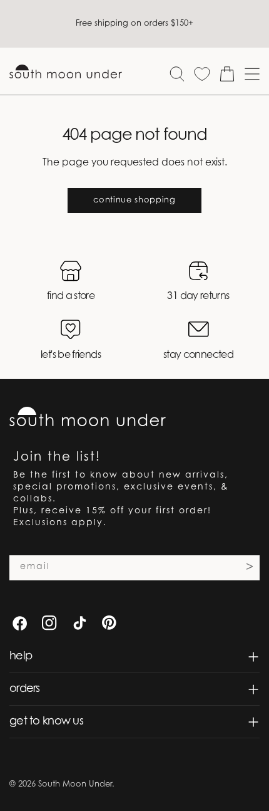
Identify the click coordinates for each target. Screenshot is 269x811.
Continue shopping (134, 200)
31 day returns (198, 296)
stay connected (198, 355)
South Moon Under (75, 784)
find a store (70, 296)
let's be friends (71, 355)
